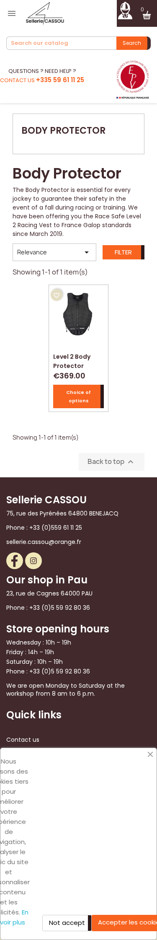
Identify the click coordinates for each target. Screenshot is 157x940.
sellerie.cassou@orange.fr (43, 542)
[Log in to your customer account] (125, 9)
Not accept (67, 922)
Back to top (112, 461)
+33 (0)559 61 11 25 (55, 527)
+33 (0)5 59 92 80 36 (59, 607)
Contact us (22, 739)
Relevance (54, 252)
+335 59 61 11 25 (60, 79)
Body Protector (63, 130)
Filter (123, 252)
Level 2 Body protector (71, 360)
